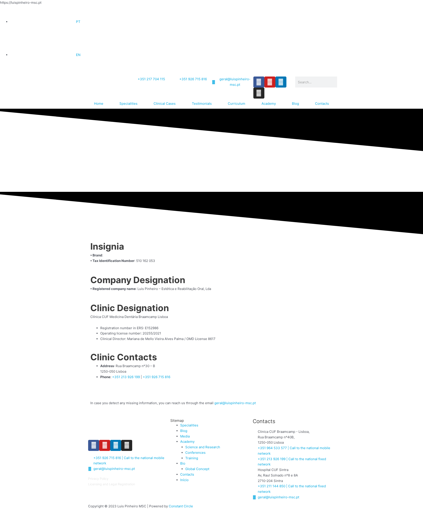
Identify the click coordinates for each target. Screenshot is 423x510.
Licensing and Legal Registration (111, 484)
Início (184, 480)
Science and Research (202, 447)
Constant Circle (181, 506)
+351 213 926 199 (126, 377)
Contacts (322, 103)
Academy (269, 103)
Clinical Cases (165, 103)
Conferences (195, 452)
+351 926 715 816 (156, 377)
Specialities (128, 103)
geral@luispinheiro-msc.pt (235, 403)
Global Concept (197, 469)
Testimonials (202, 103)
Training (191, 458)
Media (185, 436)
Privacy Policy (98, 478)
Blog (295, 103)
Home (98, 103)
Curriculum (236, 103)
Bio (182, 463)
